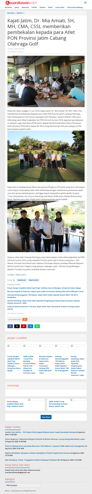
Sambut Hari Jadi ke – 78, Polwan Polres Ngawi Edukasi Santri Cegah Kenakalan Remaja (40, 432)
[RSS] (24, 319)
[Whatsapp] (37, 326)
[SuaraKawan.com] (21, 3)
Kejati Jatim (33, 280)
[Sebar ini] (10, 326)
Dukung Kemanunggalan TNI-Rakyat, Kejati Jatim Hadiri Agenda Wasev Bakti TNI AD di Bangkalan (61, 363)
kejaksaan (22, 280)
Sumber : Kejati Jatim (16, 274)
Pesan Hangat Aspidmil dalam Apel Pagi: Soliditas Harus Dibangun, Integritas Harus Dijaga (44, 288)
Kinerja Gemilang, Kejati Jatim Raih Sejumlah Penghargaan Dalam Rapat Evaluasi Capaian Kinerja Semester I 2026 (77, 365)
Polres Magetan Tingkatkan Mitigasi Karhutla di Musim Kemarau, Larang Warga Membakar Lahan (45, 439)
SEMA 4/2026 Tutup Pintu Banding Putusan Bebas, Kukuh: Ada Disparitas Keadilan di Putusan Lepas (58, 406)
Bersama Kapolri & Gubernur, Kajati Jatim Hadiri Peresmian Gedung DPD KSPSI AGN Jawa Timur (45, 291)
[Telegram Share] (30, 326)
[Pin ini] (23, 326)
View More (46, 417)
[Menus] (85, 2)
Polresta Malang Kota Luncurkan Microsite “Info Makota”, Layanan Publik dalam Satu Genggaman (45, 446)
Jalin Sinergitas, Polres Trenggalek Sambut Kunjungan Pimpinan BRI (32, 460)
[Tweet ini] (17, 326)
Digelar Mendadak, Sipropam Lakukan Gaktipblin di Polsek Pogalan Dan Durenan (37, 453)
